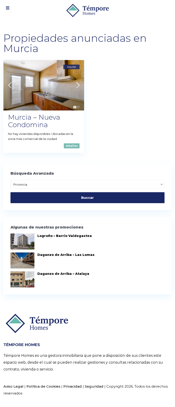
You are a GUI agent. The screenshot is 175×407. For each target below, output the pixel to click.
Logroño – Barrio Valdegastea (64, 236)
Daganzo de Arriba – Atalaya (63, 274)
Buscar (87, 197)
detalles (72, 145)
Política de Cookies (43, 386)
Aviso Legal (13, 386)
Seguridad (94, 386)
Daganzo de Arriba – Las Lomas (66, 255)
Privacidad (72, 386)
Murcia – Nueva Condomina (34, 121)
